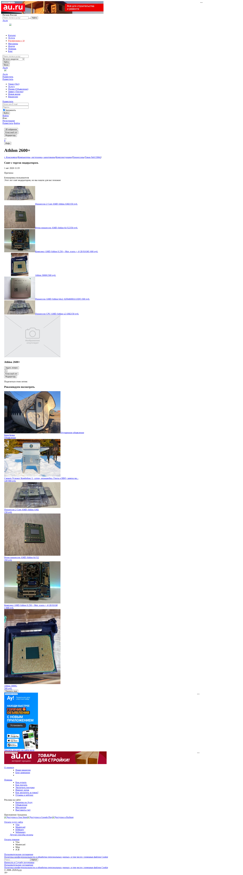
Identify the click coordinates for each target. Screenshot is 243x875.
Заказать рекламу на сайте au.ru (19, 750)
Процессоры (78, 157)
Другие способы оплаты (21, 835)
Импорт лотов (22, 790)
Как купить (20, 782)
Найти (6, 62)
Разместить (8, 77)
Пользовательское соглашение (18, 854)
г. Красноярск (10, 157)
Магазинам (20, 807)
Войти (6, 115)
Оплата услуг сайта (13, 822)
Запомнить (10, 110)
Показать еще (11, 691)
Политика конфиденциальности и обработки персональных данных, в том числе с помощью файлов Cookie (56, 857)
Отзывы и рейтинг (24, 795)
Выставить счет (23, 810)
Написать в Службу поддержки (19, 862)
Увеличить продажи (25, 787)
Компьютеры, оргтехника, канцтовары (36, 157)
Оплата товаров (11, 839)
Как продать (21, 785)
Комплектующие (64, 157)
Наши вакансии (23, 770)
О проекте (9, 767)
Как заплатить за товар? (26, 792)
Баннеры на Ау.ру (23, 802)
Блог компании (22, 772)
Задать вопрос (11, 368)
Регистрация (9, 121)
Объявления (21, 805)
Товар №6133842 (93, 157)
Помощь (8, 780)
